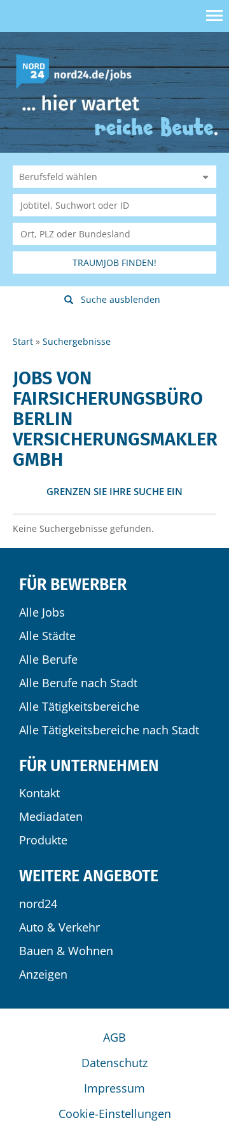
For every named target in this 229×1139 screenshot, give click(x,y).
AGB (114, 1037)
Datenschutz (114, 1062)
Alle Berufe (48, 659)
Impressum (114, 1088)
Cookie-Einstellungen (115, 1113)
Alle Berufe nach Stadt (78, 682)
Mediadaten (51, 816)
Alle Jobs (42, 612)
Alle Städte (47, 635)
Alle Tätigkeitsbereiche (79, 706)
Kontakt (39, 792)
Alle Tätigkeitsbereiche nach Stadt (109, 729)
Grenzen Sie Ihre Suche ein (114, 491)
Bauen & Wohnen (66, 950)
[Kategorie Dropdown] (203, 176)
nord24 (38, 903)
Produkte (43, 840)
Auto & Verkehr (59, 927)
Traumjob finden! (114, 262)
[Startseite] (78, 70)
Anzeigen (43, 974)
